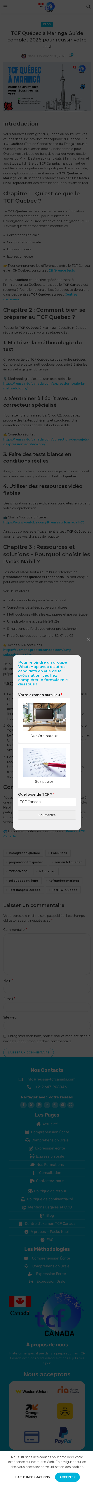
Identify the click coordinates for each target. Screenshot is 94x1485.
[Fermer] (88, 639)
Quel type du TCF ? (36, 794)
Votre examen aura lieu (40, 695)
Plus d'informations (32, 1477)
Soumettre (47, 815)
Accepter (67, 1477)
